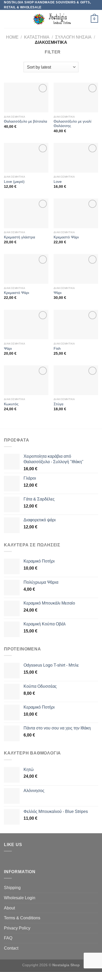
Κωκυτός (11, 404)
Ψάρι (57, 293)
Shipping (12, 887)
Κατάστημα (36, 37)
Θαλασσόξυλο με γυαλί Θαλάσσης (72, 123)
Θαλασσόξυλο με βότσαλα (25, 121)
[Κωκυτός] (26, 380)
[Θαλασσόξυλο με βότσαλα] (26, 97)
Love (58, 182)
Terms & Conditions (22, 918)
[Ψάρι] (76, 269)
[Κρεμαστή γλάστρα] (26, 213)
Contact (11, 948)
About (9, 908)
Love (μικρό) (14, 182)
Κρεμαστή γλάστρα (19, 237)
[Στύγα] (76, 380)
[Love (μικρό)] (26, 158)
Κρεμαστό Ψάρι (66, 237)
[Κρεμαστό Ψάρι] (76, 213)
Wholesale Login (19, 898)
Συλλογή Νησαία (73, 37)
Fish (57, 349)
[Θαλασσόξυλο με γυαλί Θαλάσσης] (76, 97)
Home (12, 37)
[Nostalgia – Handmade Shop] (51, 19)
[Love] (76, 158)
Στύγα (58, 404)
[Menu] (7, 19)
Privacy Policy (17, 928)
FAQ (8, 938)
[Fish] (76, 325)
